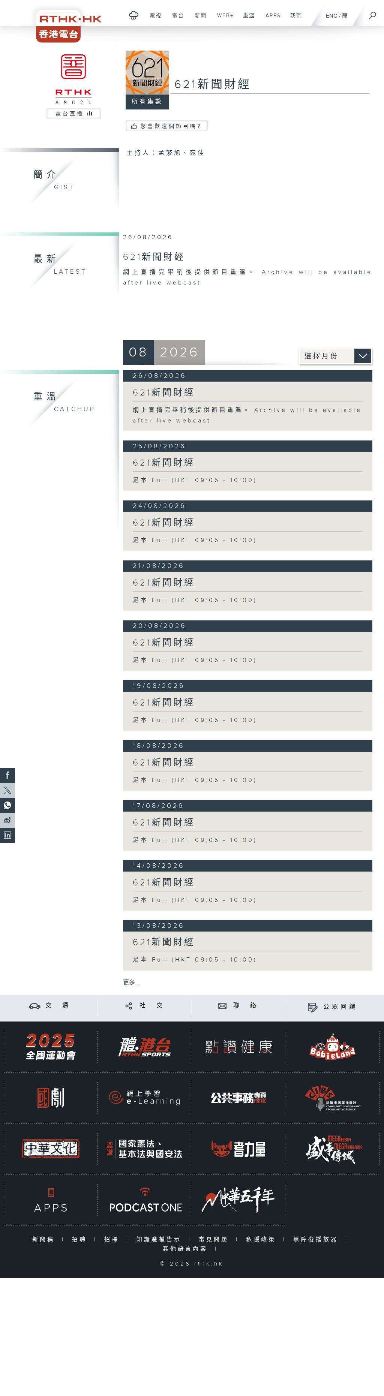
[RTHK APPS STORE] (51, 1200)
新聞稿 (45, 1239)
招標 (113, 1239)
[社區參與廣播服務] (333, 1098)
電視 (153, 19)
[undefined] (133, 15)
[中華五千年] (239, 1200)
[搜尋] (372, 13)
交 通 (58, 1005)
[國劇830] (51, 1098)
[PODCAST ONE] (144, 1200)
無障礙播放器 (317, 1239)
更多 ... (132, 982)
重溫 (246, 19)
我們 (293, 19)
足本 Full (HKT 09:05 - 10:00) (195, 480)
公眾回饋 (340, 1007)
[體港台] (144, 1047)
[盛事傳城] (333, 1149)
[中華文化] (51, 1149)
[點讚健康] (239, 1047)
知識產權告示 (160, 1239)
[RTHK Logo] (63, 21)
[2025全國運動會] (51, 1047)
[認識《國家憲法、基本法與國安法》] (144, 1149)
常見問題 (215, 1239)
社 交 (152, 1005)
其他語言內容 (187, 1249)
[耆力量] (239, 1149)
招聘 (81, 1239)
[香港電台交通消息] (34, 1005)
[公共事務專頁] (239, 1098)
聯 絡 (246, 1005)
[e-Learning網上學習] (144, 1098)
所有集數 (147, 101)
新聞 (198, 19)
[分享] (128, 1005)
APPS (270, 19)
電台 (175, 19)
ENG (332, 16)
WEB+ (223, 19)
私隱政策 (262, 1239)
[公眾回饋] (312, 1007)
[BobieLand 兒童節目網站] (333, 1047)
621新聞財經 (164, 393)
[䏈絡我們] (222, 1005)
